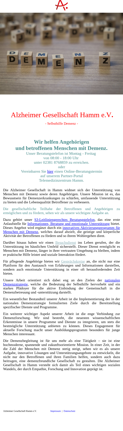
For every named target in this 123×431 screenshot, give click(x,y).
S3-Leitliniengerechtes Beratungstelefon (64, 220)
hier (50, 171)
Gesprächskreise (73, 261)
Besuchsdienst (65, 242)
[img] (61, 5)
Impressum (55, 411)
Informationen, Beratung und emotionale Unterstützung (68, 224)
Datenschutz (69, 411)
